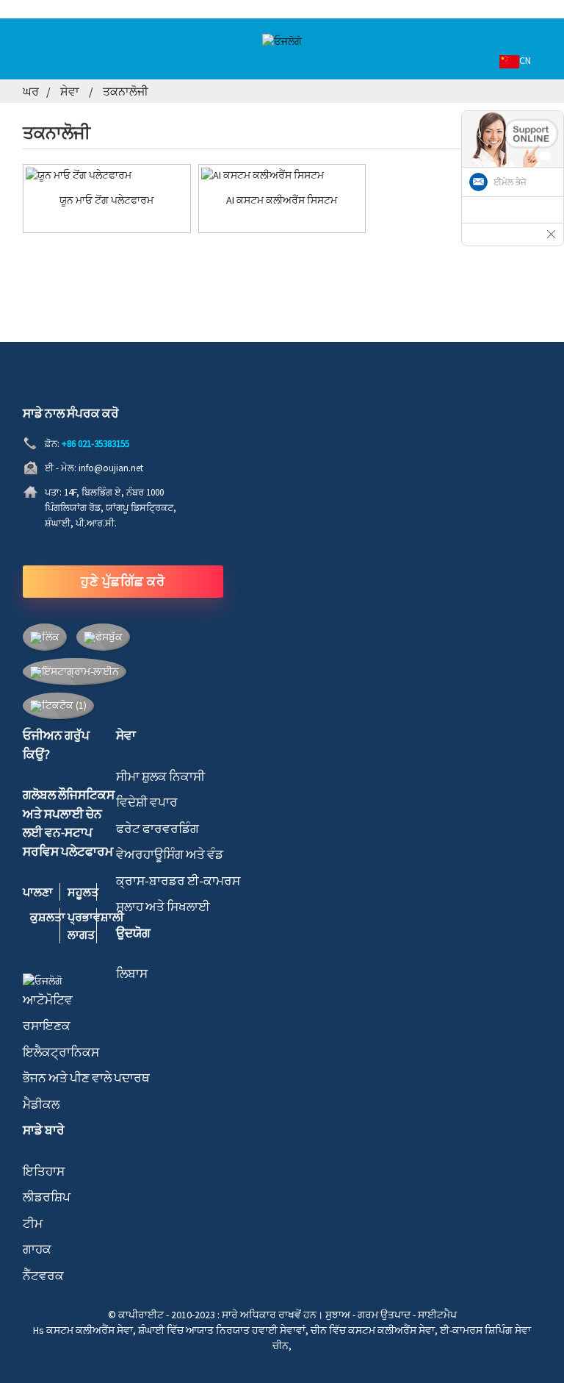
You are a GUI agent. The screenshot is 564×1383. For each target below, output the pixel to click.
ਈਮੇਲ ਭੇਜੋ (510, 182)
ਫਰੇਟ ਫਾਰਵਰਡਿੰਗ (157, 829)
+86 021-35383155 (95, 443)
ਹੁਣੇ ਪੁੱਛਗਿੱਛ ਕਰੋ (122, 581)
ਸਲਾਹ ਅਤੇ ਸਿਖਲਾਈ (163, 906)
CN (525, 60)
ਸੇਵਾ (69, 91)
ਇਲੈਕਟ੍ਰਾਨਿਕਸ (61, 1052)
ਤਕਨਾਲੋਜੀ (125, 91)
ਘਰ (31, 91)
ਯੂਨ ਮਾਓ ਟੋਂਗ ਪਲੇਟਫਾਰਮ (106, 200)
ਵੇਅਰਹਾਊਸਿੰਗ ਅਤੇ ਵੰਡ (169, 854)
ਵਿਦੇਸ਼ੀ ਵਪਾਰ (147, 802)
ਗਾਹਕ (37, 1249)
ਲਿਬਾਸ (132, 973)
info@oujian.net (111, 468)
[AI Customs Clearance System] (282, 175)
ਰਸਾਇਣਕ (46, 1026)
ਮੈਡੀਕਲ (41, 1104)
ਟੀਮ (33, 1223)
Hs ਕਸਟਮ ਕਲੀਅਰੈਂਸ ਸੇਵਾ (83, 1330)
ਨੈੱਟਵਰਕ (43, 1276)
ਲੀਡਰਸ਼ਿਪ (46, 1197)
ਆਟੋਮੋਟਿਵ (48, 1000)
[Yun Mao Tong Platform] (107, 175)
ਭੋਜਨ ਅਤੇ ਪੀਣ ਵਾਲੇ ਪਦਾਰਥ (86, 1078)
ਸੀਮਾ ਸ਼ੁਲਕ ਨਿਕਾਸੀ (160, 776)
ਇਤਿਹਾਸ (44, 1171)
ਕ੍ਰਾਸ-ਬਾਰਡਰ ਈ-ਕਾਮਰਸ (178, 881)
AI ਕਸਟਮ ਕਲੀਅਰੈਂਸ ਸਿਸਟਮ (281, 200)
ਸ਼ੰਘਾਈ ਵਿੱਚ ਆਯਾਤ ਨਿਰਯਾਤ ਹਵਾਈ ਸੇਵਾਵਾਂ (222, 1330)
